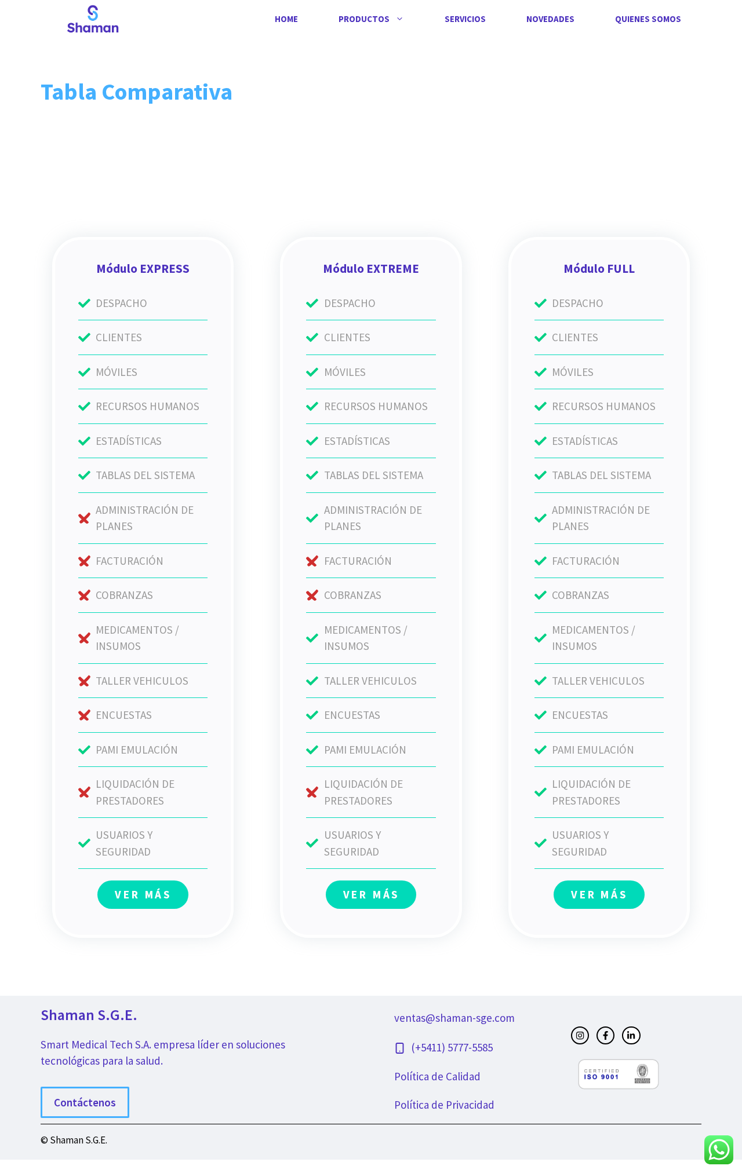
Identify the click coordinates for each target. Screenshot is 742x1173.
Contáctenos (85, 1102)
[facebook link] (605, 1035)
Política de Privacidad (444, 1105)
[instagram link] (580, 1035)
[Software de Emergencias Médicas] (93, 18)
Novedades (550, 18)
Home (286, 18)
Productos (364, 18)
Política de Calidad (437, 1076)
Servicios (465, 18)
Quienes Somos (648, 18)
